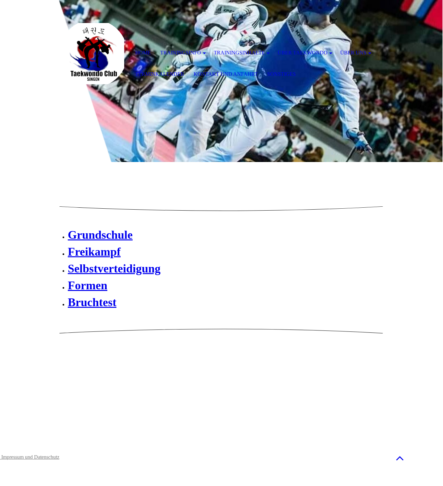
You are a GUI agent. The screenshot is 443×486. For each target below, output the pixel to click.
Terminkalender (159, 74)
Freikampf (94, 251)
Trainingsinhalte (239, 52)
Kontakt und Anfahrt (226, 74)
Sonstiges (281, 74)
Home (143, 52)
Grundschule (100, 234)
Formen (87, 285)
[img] (93, 53)
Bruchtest (92, 302)
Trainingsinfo (180, 52)
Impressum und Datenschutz (29, 457)
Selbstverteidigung (114, 268)
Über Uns (353, 52)
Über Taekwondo (303, 52)
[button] (400, 458)
